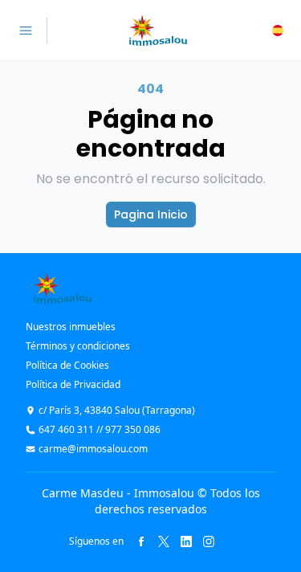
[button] (277, 30)
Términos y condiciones (78, 346)
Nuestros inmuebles (71, 326)
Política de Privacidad (73, 384)
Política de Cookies (67, 365)
